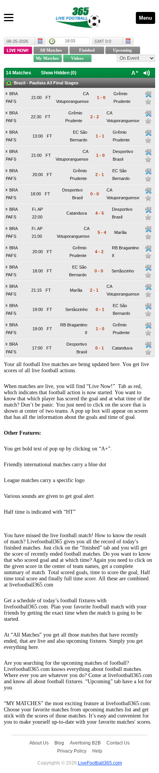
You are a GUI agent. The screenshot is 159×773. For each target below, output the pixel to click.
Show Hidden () (58, 73)
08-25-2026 (17, 41)
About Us (39, 742)
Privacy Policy (71, 750)
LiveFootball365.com (100, 762)
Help (97, 750)
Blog (59, 742)
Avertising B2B (85, 742)
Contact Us (118, 742)
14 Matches (18, 73)
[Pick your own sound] (148, 94)
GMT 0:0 (103, 41)
